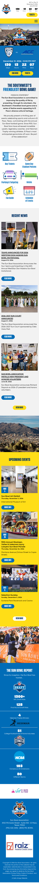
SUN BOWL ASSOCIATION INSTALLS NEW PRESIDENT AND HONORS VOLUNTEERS (14, 376)
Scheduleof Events (29, 199)
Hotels (29, 182)
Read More (8, 278)
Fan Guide (15, 73)
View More (19, 407)
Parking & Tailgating (9, 182)
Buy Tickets (10, 164)
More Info (7, 507)
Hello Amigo (17, 878)
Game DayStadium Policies (29, 165)
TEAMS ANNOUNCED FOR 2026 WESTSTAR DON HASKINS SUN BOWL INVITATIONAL (14, 255)
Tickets (32, 15)
